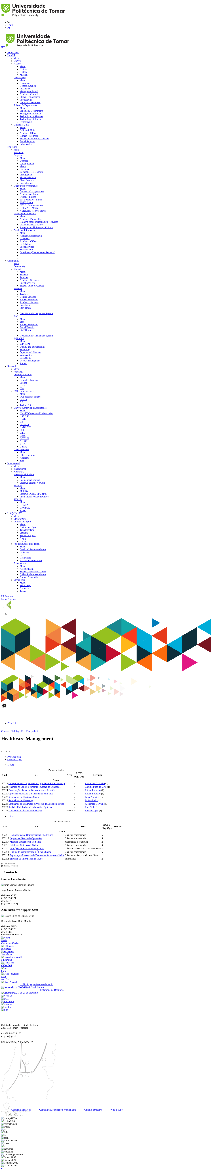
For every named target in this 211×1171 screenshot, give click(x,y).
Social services (27, 246)
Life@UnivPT (14, 513)
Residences (25, 557)
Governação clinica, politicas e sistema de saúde (31, 790)
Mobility (18, 485)
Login (10, 25)
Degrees (18, 155)
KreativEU (19, 471)
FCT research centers (24, 391)
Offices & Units (21, 124)
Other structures (21, 449)
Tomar (23, 591)
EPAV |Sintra (26, 202)
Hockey (23, 541)
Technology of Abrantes (31, 116)
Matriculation (26, 249)
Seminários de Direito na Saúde (23, 797)
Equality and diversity (30, 352)
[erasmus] (6, 1004)
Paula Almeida (92, 797)
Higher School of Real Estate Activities (39, 222)
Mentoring (25, 349)
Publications (26, 99)
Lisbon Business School (31, 224)
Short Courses (27, 180)
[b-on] (4, 1009)
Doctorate (24, 169)
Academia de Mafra (29, 194)
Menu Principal (8, 599)
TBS (22, 460)
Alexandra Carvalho (95, 783)
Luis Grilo (90, 807)
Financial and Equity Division (34, 138)
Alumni (23, 363)
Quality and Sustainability (32, 346)
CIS (22, 421)
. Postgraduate (32, 731)
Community (13, 260)
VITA (23, 444)
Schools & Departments (25, 105)
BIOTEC (24, 416)
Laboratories (26, 144)
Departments (26, 122)
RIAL (23, 510)
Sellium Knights (28, 535)
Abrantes (24, 588)
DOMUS (24, 424)
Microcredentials (28, 177)
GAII (22, 385)
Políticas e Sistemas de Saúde (24, 845)
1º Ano (10, 764)
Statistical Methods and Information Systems (30, 807)
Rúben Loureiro (93, 790)
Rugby (23, 538)
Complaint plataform (21, 1109)
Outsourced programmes (26, 185)
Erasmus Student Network (32, 482)
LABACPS (25, 427)
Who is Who (116, 1109)
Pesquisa (9, 596)
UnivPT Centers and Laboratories (30, 407)
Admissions (13, 52)
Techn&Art (25, 405)
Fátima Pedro (91, 800)
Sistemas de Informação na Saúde (26, 858)
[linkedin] (21, 1115)
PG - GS (11, 723)
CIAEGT (24, 419)
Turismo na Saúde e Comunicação (25, 810)
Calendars (25, 238)
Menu (16, 58)
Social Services (27, 141)
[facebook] (3, 1115)
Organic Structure (93, 1109)
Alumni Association (29, 577)
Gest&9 (23, 446)
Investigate (25, 305)
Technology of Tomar (30, 119)
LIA (22, 388)
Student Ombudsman (30, 97)
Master (23, 166)
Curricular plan (14, 759)
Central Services (28, 296)
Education (12, 147)
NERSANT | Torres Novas (33, 210)
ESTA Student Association (33, 574)
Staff (16, 316)
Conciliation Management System (36, 313)
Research (11, 366)
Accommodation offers (31, 560)
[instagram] (9, 1115)
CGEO (23, 399)
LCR (22, 430)
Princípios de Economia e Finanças (27, 848)
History (17, 63)
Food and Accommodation (27, 543)
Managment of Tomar (30, 113)
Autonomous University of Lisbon (36, 227)
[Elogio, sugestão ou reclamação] (9, 982)
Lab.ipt (23, 382)
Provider (24, 277)
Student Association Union (33, 571)
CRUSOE (25, 507)
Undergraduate (27, 163)
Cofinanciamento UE (30, 102)
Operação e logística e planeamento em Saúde (30, 793)
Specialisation (26, 183)
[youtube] (15, 1115)
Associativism (20, 563)
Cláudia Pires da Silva (95, 786)
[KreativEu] (7, 1001)
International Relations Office (34, 496)
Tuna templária (27, 530)
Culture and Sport (22, 521)
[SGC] (5, 998)
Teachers (18, 288)
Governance (19, 77)
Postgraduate (26, 174)
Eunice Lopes (91, 810)
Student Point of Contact (32, 285)
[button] (2, 1168)
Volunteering (26, 355)
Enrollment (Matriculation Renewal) (37, 252)
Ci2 (21, 402)
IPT (3, 47)
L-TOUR (24, 438)
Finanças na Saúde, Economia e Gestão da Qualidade (34, 786)
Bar (21, 555)
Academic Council (29, 94)
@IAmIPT (19, 338)
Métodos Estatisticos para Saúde (25, 841)
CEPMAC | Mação (29, 208)
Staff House (25, 308)
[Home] (33, 17)
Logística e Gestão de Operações (26, 838)
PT (8, 27)
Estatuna (24, 532)
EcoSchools (25, 358)
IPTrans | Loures (28, 197)
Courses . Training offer (12, 731)
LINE (22, 435)
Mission (23, 74)
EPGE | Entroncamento (31, 205)
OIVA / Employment (30, 360)
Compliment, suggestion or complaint (57, 1109)
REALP (18, 499)
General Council (28, 86)
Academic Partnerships (25, 213)
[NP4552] (6, 996)
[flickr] (27, 1115)
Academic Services (29, 280)
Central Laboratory (23, 374)
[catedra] (6, 1007)
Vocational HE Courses (31, 172)
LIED (22, 432)
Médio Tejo (19, 580)
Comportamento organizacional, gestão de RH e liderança (36, 783)
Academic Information (25, 230)
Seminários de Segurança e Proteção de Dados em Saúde (36, 803)
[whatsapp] (33, 1115)
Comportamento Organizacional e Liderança (31, 835)
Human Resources (29, 135)
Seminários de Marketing (20, 800)
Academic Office (28, 133)
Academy (24, 457)
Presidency (25, 88)
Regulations (25, 244)
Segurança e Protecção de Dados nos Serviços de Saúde (37, 855)
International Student (24, 474)
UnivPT (11, 55)
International (13, 463)
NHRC (23, 441)
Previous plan (14, 756)
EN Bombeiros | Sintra (31, 199)
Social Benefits (27, 327)
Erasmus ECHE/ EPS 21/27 (33, 494)
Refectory (24, 552)
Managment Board (29, 91)
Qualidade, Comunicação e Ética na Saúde (30, 852)
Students (18, 269)
